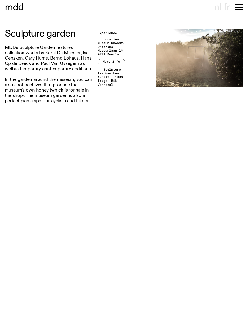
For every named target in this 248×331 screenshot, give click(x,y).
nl (217, 7)
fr (227, 7)
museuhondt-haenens (14, 7)
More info (111, 61)
